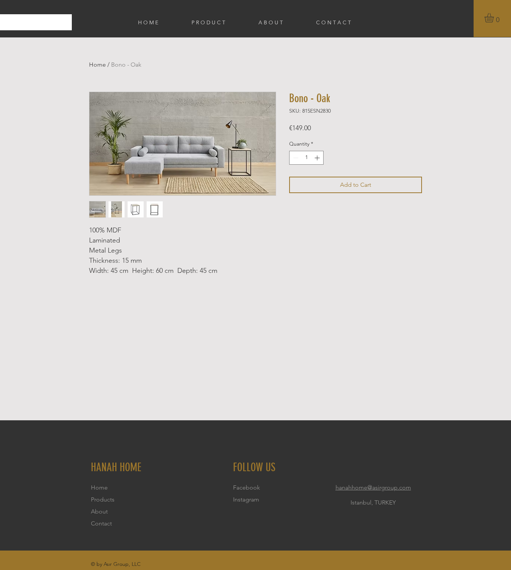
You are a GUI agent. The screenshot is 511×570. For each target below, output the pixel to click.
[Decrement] (295, 157)
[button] (494, 17)
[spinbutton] (306, 157)
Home (97, 64)
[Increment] (317, 157)
